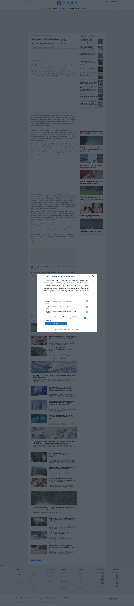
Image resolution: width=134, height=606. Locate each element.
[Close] (93, 276)
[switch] (86, 301)
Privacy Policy (75, 329)
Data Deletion (58, 329)
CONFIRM (56, 323)
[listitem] (67, 298)
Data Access (67, 329)
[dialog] (67, 303)
